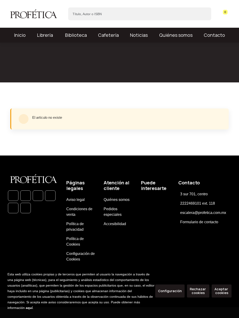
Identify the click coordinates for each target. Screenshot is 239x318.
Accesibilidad (115, 224)
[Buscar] (203, 13)
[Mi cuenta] (227, 14)
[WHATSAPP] (13, 195)
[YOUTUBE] (25, 208)
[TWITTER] (38, 195)
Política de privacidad (75, 226)
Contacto (214, 35)
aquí (29, 308)
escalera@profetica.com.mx (203, 213)
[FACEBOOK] (25, 195)
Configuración (170, 291)
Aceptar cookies (221, 291)
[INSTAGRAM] (50, 195)
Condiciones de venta (79, 212)
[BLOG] (13, 208)
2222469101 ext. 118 (197, 203)
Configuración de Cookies (80, 256)
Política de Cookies (75, 241)
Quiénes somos (176, 35)
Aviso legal (75, 200)
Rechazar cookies (198, 291)
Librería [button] (45, 35)
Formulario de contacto (199, 222)
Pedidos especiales (113, 212)
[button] (223, 14)
